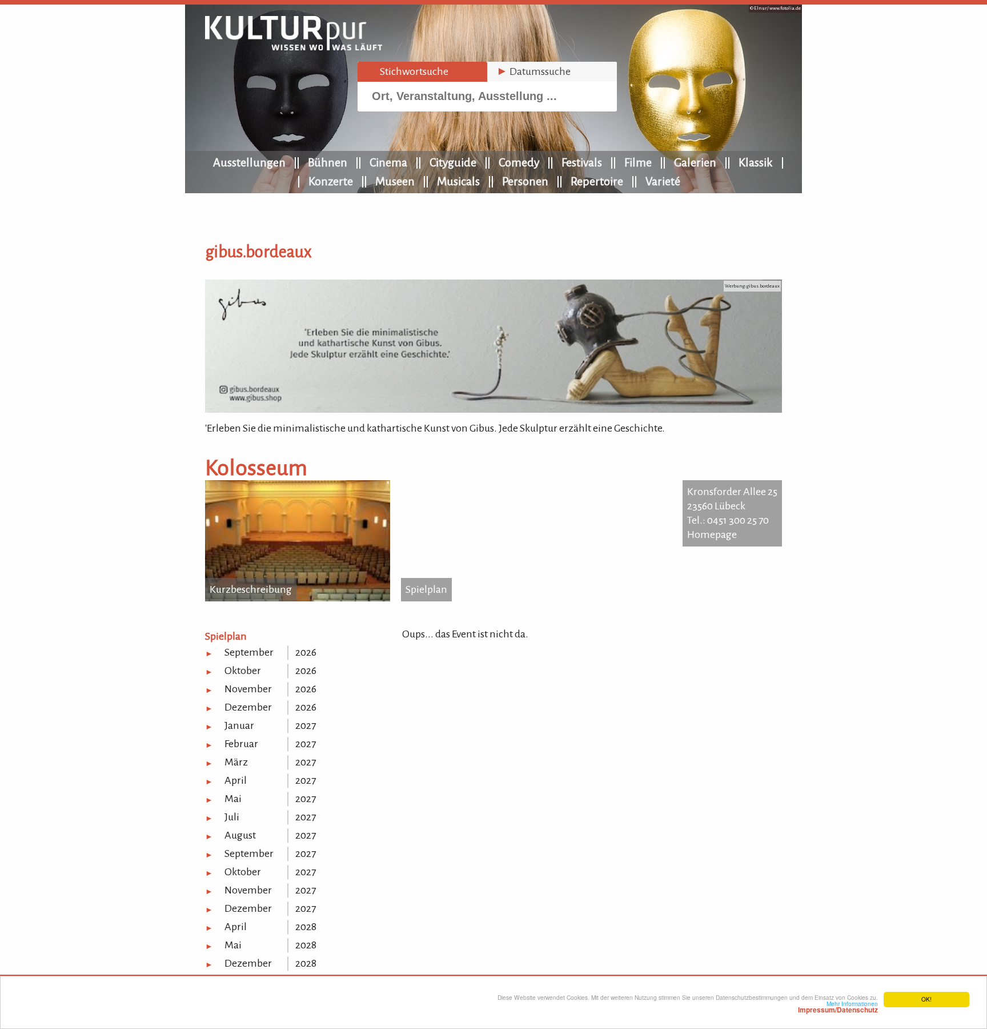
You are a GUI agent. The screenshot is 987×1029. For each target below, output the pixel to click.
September (249, 652)
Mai (233, 798)
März (236, 762)
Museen (395, 181)
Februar (241, 743)
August (240, 835)
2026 (305, 652)
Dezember (248, 707)
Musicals (458, 181)
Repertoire (597, 181)
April (235, 780)
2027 (305, 725)
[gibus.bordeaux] (493, 409)
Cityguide (453, 162)
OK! (926, 999)
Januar (239, 725)
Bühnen (327, 162)
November (248, 689)
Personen (525, 181)
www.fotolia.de (785, 8)
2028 (305, 926)
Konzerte (330, 181)
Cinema (388, 162)
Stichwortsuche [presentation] (407, 71)
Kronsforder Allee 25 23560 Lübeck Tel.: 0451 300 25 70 (732, 506)
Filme (638, 162)
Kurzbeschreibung (251, 589)
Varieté (662, 181)
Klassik (756, 162)
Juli (231, 817)
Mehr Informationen (838, 1006)
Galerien (695, 162)
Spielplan (426, 589)
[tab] (422, 72)
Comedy (519, 162)
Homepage (712, 534)
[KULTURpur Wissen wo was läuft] (293, 47)
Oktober (242, 670)
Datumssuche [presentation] (533, 71)
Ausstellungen (249, 162)
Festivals (581, 162)
